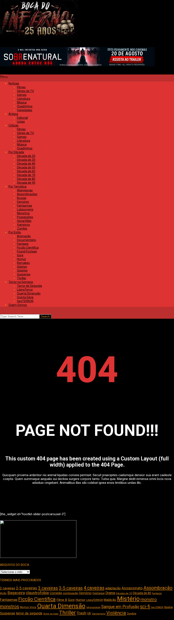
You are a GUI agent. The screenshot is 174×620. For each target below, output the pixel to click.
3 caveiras (48, 588)
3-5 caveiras (71, 588)
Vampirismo (98, 613)
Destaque (99, 593)
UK (89, 613)
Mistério (128, 598)
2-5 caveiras (26, 588)
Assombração (158, 588)
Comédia (56, 593)
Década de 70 (124, 593)
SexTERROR (157, 607)
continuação (70, 593)
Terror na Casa (50, 613)
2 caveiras (7, 588)
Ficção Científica (37, 599)
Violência (116, 613)
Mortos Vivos (28, 607)
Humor (80, 600)
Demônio (85, 593)
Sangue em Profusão (120, 606)
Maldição (110, 600)
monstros (9, 606)
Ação (3, 593)
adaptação (113, 588)
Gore (71, 600)
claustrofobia (37, 593)
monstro (148, 599)
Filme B (61, 600)
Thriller (67, 613)
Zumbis (131, 613)
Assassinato (132, 588)
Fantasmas (8, 600)
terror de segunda (29, 613)
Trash (81, 613)
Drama (110, 593)
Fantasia (157, 593)
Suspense (7, 613)
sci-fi (145, 606)
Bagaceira (16, 593)
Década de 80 (142, 593)
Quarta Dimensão (61, 606)
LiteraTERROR (94, 600)
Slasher (168, 607)
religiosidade (93, 607)
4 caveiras (94, 588)
